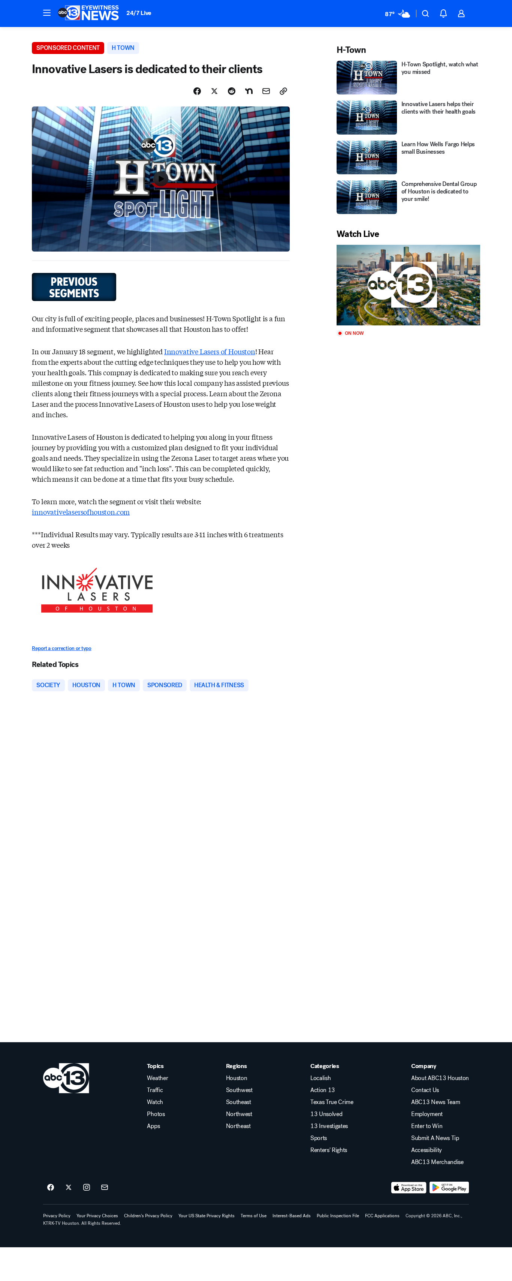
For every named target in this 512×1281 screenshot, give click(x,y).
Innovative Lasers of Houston (209, 351)
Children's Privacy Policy (148, 1216)
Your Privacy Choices (97, 1216)
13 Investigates (329, 1126)
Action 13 (322, 1090)
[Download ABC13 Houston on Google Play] (449, 1188)
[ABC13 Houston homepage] (88, 13)
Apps (153, 1126)
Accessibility (426, 1150)
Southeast (238, 1102)
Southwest (239, 1090)
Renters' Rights (328, 1150)
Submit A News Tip (435, 1138)
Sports (318, 1138)
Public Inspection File (338, 1216)
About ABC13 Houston (440, 1078)
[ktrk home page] (66, 1078)
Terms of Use (253, 1216)
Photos (156, 1114)
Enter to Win (426, 1126)
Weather (157, 1078)
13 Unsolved (326, 1114)
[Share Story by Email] (266, 91)
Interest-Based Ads (291, 1216)
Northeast (238, 1126)
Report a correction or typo (61, 648)
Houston (236, 1078)
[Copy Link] (283, 91)
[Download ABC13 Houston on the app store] (409, 1188)
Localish (320, 1078)
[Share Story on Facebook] (197, 91)
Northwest (239, 1114)
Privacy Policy (56, 1216)
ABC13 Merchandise (437, 1162)
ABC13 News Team (435, 1102)
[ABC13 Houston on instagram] (86, 1187)
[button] (47, 12)
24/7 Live (138, 13)
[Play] (408, 285)
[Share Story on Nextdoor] (249, 91)
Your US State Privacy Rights (206, 1216)
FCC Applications (382, 1216)
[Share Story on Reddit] (231, 91)
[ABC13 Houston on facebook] (50, 1187)
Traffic (155, 1090)
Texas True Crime (331, 1102)
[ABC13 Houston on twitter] (68, 1187)
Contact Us (425, 1090)
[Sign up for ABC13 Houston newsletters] (104, 1187)
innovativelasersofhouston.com (81, 512)
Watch (155, 1102)
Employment (427, 1114)
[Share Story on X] (214, 91)
